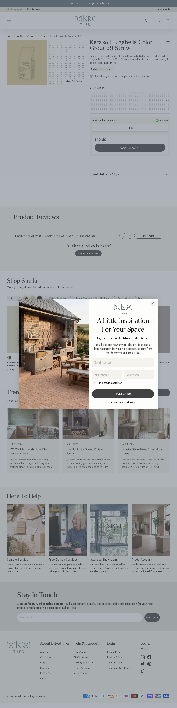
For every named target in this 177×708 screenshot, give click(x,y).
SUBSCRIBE (123, 394)
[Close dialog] (153, 303)
